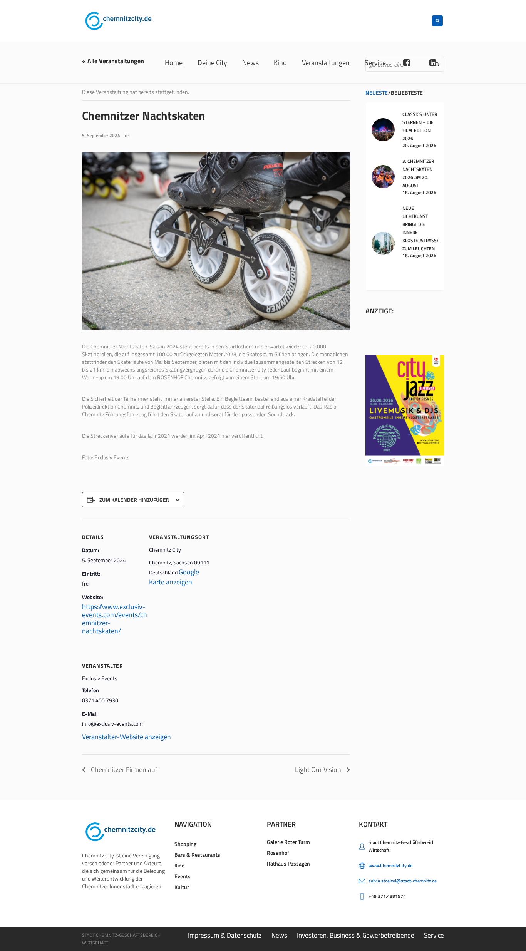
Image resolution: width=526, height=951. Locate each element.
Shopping (185, 844)
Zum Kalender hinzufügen (134, 500)
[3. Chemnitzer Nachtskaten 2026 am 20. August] (383, 176)
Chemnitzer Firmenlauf (123, 769)
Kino (179, 865)
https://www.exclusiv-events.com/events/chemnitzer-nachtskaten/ (114, 618)
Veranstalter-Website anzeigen (126, 737)
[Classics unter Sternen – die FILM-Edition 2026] (383, 129)
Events (182, 876)
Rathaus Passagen (288, 863)
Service (434, 935)
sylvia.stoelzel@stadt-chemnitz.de (403, 880)
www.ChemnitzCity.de (390, 865)
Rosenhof (278, 853)
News (279, 935)
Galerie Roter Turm (288, 842)
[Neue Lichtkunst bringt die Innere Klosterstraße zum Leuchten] (383, 243)
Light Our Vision (319, 769)
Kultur (181, 887)
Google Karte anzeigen (174, 577)
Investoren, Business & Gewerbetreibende (355, 935)
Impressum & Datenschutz (225, 935)
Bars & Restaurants (197, 855)
